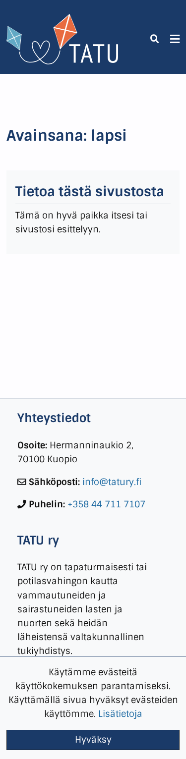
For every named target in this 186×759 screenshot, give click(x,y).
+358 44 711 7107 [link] (106, 504)
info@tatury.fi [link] (112, 482)
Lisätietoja (120, 713)
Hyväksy (93, 739)
